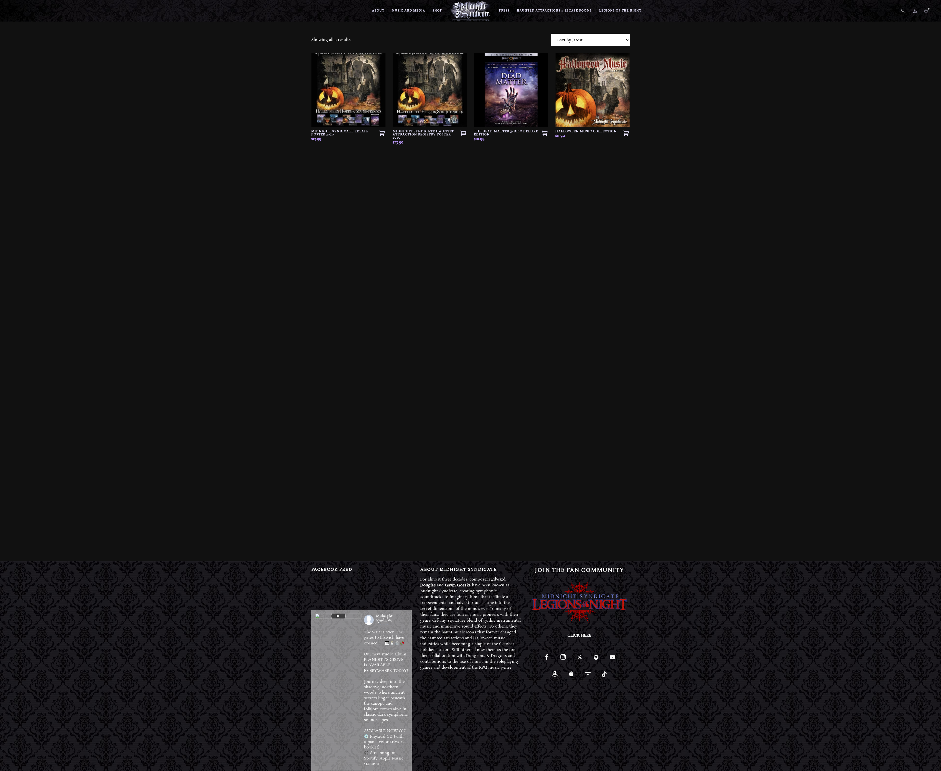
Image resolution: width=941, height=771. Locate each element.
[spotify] (596, 659)
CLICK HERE (579, 635)
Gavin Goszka (458, 585)
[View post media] (338, 616)
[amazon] (554, 675)
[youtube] (612, 659)
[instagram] (563, 659)
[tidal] (587, 675)
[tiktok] (604, 675)
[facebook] (546, 659)
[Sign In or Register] (915, 11)
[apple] (571, 675)
